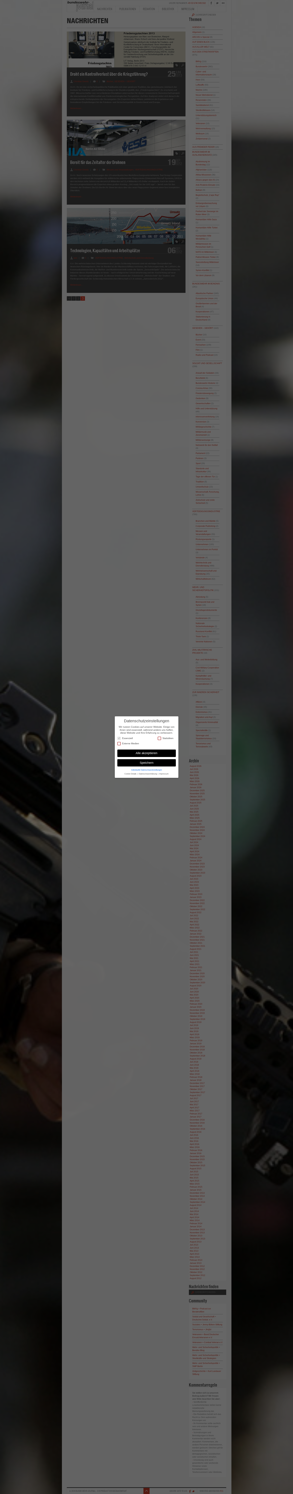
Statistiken (167, 738)
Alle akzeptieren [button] (146, 753)
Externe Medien (130, 743)
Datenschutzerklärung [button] (148, 774)
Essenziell (127, 738)
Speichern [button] (146, 762)
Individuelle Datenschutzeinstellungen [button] (146, 770)
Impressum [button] (164, 774)
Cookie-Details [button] (130, 774)
